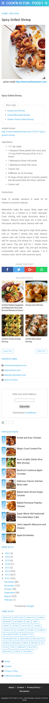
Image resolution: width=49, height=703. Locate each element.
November (9, 585)
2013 (7, 574)
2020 (7, 557)
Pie (42, 643)
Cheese (6, 626)
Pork (12, 647)
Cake (28, 622)
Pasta (25, 643)
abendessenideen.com (15, 375)
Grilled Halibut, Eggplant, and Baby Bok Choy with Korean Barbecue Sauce (13, 307)
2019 (7, 560)
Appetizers (19, 617)
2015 (7, 567)
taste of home (11, 380)
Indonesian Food (10, 639)
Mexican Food (38, 639)
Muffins (6, 643)
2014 (7, 571)
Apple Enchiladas (25, 535)
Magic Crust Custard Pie (29, 448)
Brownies (19, 622)
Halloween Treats (11, 634)
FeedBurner (30, 412)
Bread (41, 617)
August (7, 596)
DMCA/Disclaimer (13, 676)
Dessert (30, 630)
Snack (17, 651)
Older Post (41, 351)
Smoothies (7, 651)
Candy (35, 622)
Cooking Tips (8, 630)
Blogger (30, 606)
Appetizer (7, 617)
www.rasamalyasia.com (15, 365)
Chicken (15, 626)
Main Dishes (25, 639)
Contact (8, 666)
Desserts (41, 630)
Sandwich (21, 647)
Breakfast (7, 622)
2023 (7, 553)
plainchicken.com (12, 370)
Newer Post (7, 351)
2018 (7, 564)
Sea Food (32, 647)
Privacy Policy (11, 671)
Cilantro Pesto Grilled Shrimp (20, 119)
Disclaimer (24, 691)
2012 (7, 578)
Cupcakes (20, 630)
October (8, 589)
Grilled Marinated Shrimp (18, 115)
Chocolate (26, 626)
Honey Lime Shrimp (16, 111)
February (8, 600)
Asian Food (31, 617)
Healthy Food (27, 634)
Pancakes (16, 643)
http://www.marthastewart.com (31, 81)
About (11, 687)
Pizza (5, 647)
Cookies (36, 626)
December (9, 582)
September (9, 592)
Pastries (34, 643)
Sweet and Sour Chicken (29, 437)
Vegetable (27, 651)
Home (7, 661)
